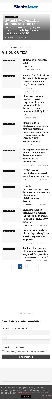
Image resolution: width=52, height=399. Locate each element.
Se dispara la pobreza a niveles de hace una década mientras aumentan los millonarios (36, 155)
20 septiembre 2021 (32, 69)
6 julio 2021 (41, 205)
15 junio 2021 (41, 225)
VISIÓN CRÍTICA (11, 16)
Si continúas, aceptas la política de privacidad (25, 351)
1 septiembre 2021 (31, 91)
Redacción (10, 37)
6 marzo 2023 (21, 37)
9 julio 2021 (41, 180)
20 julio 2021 (42, 165)
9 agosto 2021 (30, 118)
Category (13, 47)
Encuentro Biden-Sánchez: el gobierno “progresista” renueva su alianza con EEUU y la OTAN (35, 215)
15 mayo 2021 (41, 243)
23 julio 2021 (42, 145)
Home (4, 47)
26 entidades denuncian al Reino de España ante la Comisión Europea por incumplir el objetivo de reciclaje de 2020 (22, 27)
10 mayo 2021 (41, 261)
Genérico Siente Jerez (14, 347)
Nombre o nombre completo (15, 328)
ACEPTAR (26, 397)
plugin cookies (46, 395)
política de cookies (24, 392)
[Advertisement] (26, 293)
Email (4, 338)
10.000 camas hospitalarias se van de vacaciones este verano (36, 173)
